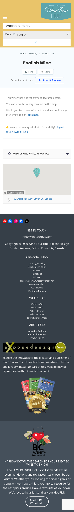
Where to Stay (37, 311)
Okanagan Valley (37, 263)
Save (30, 71)
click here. (33, 114)
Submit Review (51, 80)
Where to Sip (37, 304)
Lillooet (37, 277)
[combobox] (37, 35)
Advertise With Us (37, 331)
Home (23, 53)
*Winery (33, 53)
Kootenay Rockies (37, 291)
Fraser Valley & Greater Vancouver (37, 280)
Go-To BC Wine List (36, 501)
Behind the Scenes (37, 334)
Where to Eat (37, 307)
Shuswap (37, 270)
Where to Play (37, 314)
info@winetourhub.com (37, 237)
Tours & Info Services (37, 317)
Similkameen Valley (37, 266)
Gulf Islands (37, 287)
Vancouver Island (37, 284)
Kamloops (37, 273)
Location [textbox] (21, 34)
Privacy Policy (37, 337)
